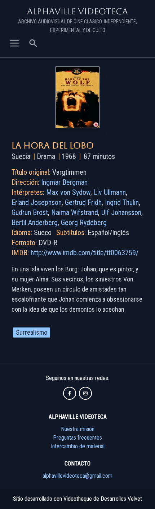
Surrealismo (31, 332)
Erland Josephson (37, 202)
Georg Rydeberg (84, 222)
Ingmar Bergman (64, 182)
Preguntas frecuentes (77, 437)
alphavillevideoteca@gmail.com (77, 475)
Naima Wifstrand (74, 212)
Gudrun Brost (30, 212)
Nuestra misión (77, 429)
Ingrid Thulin (122, 202)
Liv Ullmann (110, 192)
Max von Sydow (68, 192)
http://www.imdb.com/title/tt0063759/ (84, 252)
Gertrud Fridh (83, 202)
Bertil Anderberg (35, 222)
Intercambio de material (78, 446)
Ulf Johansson (121, 212)
